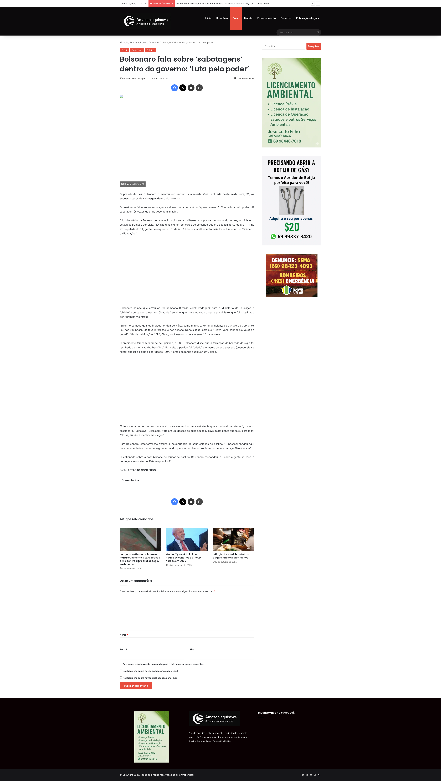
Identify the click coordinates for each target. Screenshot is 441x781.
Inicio (208, 18)
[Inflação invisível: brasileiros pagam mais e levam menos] (233, 539)
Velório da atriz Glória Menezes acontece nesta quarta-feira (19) (211, 3)
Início (125, 42)
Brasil (236, 18)
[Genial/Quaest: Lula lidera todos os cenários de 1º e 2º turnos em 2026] (187, 539)
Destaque (137, 50)
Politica (150, 50)
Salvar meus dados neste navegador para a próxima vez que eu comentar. (163, 664)
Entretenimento (266, 18)
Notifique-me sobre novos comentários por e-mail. (150, 671)
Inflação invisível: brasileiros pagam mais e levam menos (231, 556)
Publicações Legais (307, 18)
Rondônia (222, 18)
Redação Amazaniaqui (133, 78)
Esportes (286, 18)
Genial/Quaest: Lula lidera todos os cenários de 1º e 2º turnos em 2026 (183, 558)
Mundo (248, 18)
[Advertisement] (187, 273)
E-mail (124, 649)
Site (192, 649)
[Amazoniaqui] (145, 21)
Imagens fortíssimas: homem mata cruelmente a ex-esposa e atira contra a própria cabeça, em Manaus (140, 559)
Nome (124, 634)
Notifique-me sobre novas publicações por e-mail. (150, 677)
